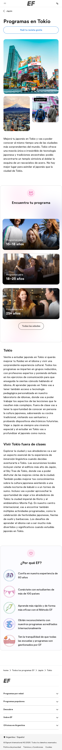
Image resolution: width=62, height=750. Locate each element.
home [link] (6, 670)
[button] (4, 3)
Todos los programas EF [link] (23, 670)
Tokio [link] (49, 670)
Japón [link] (40, 670)
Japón (9, 11)
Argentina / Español (15, 737)
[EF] (31, 3)
